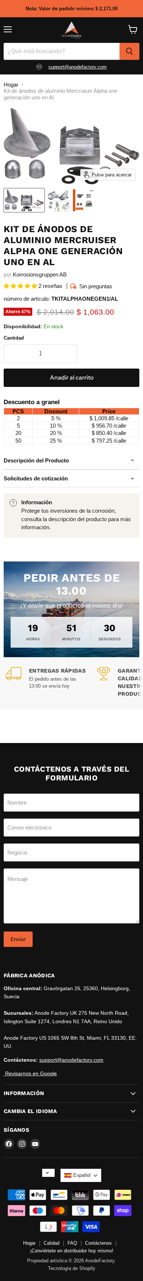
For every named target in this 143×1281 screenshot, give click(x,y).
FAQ (72, 1243)
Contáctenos (98, 1243)
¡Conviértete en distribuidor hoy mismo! (71, 1250)
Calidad (51, 1243)
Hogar (11, 84)
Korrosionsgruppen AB (40, 274)
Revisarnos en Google (30, 1073)
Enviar (18, 939)
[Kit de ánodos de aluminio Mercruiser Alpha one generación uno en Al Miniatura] (58, 200)
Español (82, 1175)
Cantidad (14, 338)
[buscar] (129, 51)
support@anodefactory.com (77, 67)
